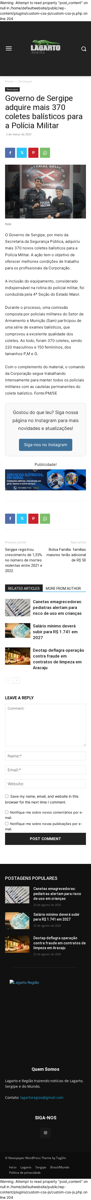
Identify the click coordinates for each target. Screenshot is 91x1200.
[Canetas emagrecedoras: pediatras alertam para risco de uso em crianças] (17, 607)
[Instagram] (45, 1133)
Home (9, 81)
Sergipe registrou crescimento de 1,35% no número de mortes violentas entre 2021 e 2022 (23, 560)
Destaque (25, 81)
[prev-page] (8, 680)
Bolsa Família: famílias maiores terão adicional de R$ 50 (66, 554)
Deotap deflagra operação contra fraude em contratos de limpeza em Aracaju (59, 943)
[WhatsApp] (45, 153)
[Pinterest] (33, 153)
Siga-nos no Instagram (45, 444)
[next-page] (16, 680)
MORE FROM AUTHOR (63, 588)
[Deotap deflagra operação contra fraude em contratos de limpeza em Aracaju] (17, 656)
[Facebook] (10, 153)
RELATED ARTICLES (24, 588)
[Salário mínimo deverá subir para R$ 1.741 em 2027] (17, 630)
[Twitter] (22, 153)
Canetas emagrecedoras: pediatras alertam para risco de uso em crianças (57, 607)
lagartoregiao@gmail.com (41, 1097)
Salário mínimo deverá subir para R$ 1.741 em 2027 (55, 631)
